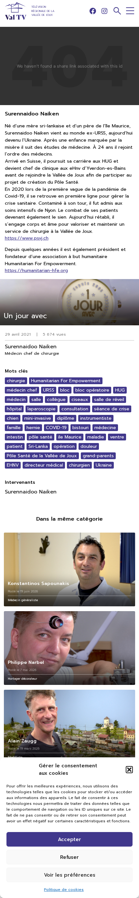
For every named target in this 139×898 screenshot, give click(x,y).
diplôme (65, 418)
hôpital (14, 409)
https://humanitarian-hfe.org (36, 270)
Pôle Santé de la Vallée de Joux (42, 455)
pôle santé (40, 437)
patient (15, 446)
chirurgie (16, 380)
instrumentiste (96, 418)
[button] (129, 769)
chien (12, 418)
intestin (15, 437)
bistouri (80, 427)
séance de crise (111, 409)
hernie (33, 427)
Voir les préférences (69, 875)
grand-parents (98, 455)
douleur (88, 446)
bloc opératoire (92, 390)
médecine (105, 427)
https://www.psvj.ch (26, 238)
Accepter (69, 839)
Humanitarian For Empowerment (66, 380)
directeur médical (44, 465)
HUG (120, 390)
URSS (48, 390)
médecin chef (22, 390)
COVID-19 (56, 427)
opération (64, 446)
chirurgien (79, 465)
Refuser (69, 857)
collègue (56, 399)
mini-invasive (37, 418)
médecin (16, 399)
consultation (74, 409)
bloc (65, 390)
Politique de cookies (64, 890)
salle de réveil (109, 399)
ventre (117, 437)
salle (36, 399)
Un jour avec (25, 315)
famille (14, 427)
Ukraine (104, 465)
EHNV (13, 465)
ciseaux (79, 399)
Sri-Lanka (38, 446)
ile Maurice (69, 437)
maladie (95, 437)
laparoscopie (41, 409)
